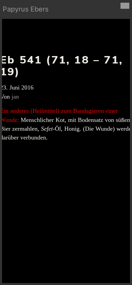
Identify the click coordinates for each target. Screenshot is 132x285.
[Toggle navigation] (124, 6)
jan (15, 96)
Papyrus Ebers (25, 9)
